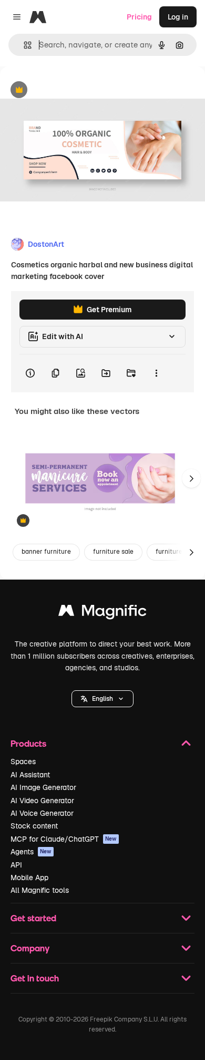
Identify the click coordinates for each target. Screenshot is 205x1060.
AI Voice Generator (42, 813)
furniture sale (113, 551)
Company (30, 947)
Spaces (23, 761)
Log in (178, 17)
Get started (33, 917)
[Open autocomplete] (23, 45)
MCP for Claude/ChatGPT (64, 839)
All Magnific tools (40, 890)
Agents (31, 851)
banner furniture (46, 551)
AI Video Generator (42, 800)
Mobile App (29, 877)
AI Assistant (30, 774)
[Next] (191, 478)
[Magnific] (102, 613)
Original (67, 90)
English (102, 699)
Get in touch (35, 978)
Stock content (34, 826)
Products (28, 743)
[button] (102, 698)
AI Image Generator (43, 787)
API (16, 865)
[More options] (156, 373)
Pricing (139, 17)
